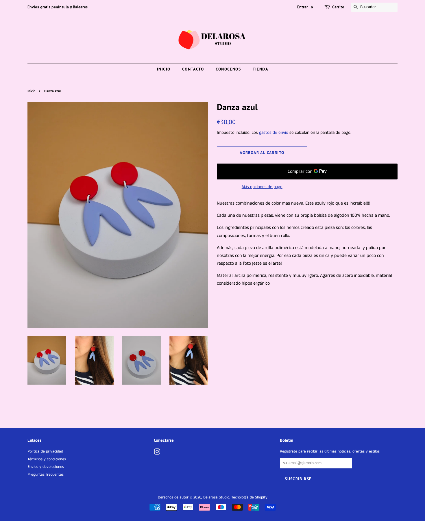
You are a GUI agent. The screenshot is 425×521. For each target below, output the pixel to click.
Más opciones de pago (262, 187)
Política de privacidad (45, 451)
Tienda (260, 69)
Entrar (302, 7)
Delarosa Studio (216, 497)
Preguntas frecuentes (45, 474)
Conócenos (228, 69)
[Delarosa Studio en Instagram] (157, 453)
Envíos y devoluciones (45, 467)
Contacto (193, 69)
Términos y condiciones (46, 459)
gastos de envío (273, 132)
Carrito (338, 7)
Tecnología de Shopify (249, 497)
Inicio (163, 69)
